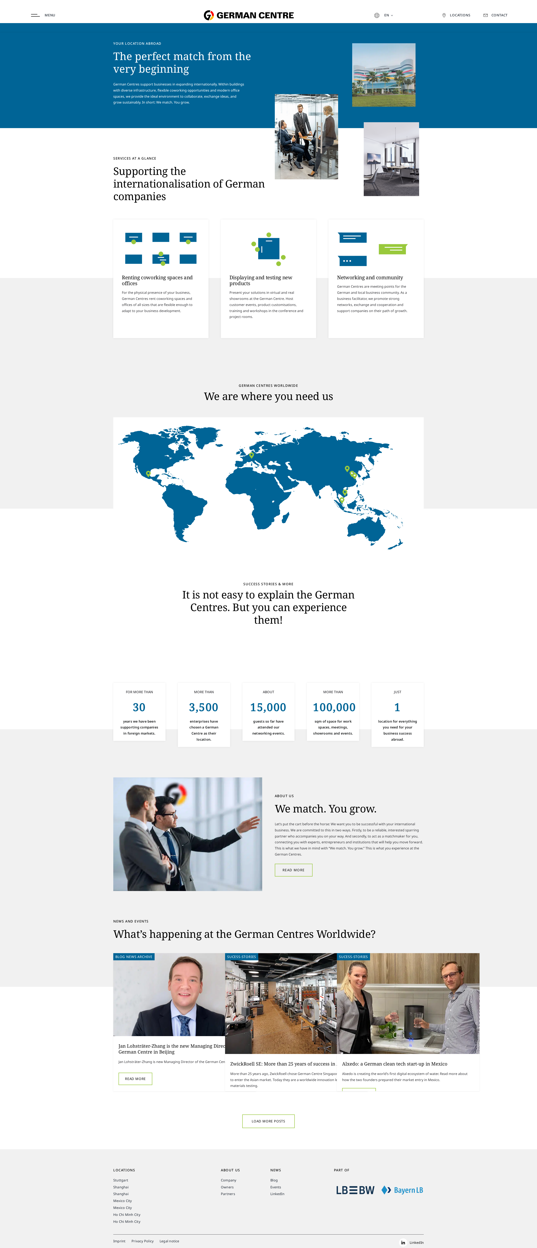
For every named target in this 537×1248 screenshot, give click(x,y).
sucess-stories (241, 956)
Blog (120, 956)
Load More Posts (268, 1121)
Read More (135, 1078)
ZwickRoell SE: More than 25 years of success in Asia (288, 1063)
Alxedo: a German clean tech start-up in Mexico (394, 1063)
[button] (345, 492)
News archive (139, 956)
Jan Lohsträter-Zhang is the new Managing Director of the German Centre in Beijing (182, 1049)
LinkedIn (417, 1242)
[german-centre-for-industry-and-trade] (248, 2)
